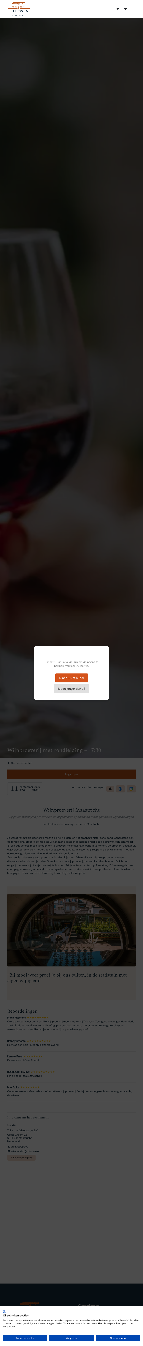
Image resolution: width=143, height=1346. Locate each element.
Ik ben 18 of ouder (71, 678)
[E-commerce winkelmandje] (117, 9)
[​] (125, 9)
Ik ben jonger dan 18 (71, 689)
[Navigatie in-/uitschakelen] (132, 8)
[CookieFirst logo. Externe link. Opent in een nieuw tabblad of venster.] (4, 1311)
